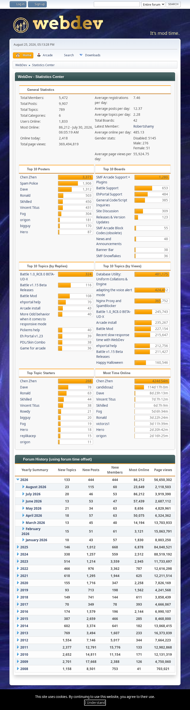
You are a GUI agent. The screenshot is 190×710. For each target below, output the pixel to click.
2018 (24, 597)
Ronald (25, 195)
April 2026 (34, 515)
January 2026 (36, 540)
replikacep (28, 436)
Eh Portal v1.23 (31, 336)
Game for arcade (33, 348)
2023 (24, 561)
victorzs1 (103, 424)
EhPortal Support (109, 194)
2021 (24, 576)
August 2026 (36, 487)
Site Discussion (107, 211)
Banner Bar (105, 250)
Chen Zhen (28, 177)
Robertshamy (143, 126)
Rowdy (25, 411)
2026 (24, 480)
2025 (24, 547)
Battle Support (107, 188)
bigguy (25, 226)
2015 (24, 618)
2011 (24, 647)
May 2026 (34, 508)
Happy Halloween (109, 362)
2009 (24, 661)
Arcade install (30, 308)
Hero (24, 232)
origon (25, 220)
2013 (24, 633)
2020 (24, 583)
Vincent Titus (29, 207)
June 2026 (34, 501)
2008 (24, 669)
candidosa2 (104, 387)
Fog (23, 213)
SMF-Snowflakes (108, 256)
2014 (24, 626)
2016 (24, 611)
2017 (24, 604)
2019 (24, 590)
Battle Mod (28, 296)
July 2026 (33, 494)
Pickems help (30, 330)
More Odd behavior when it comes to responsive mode (35, 319)
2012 (24, 640)
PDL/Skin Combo (32, 342)
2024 (24, 554)
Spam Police (29, 183)
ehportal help (30, 302)
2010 (24, 654)
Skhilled (26, 201)
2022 (24, 568)
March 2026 (35, 522)
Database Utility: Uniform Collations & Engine (112, 279)
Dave (24, 189)
